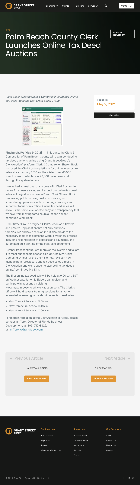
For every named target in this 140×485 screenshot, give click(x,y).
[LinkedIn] (129, 478)
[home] (19, 5)
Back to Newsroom (36, 378)
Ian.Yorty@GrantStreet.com (26, 329)
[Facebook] (133, 478)
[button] (52, 6)
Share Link (114, 115)
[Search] (106, 6)
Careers (80, 6)
